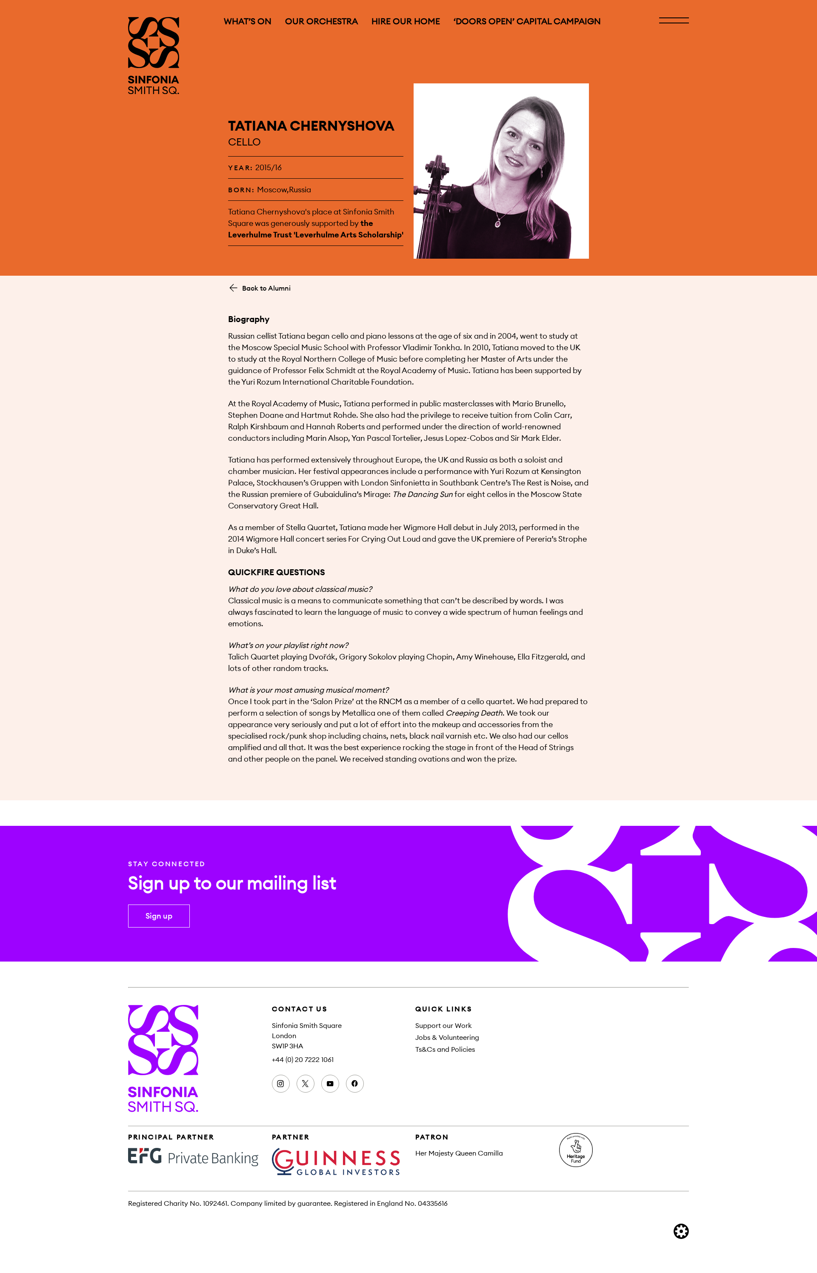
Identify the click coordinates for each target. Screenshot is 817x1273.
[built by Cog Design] (681, 1231)
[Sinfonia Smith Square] (153, 55)
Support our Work (443, 1025)
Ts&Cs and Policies (445, 1049)
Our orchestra (321, 21)
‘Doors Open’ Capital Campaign (527, 21)
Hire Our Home (405, 21)
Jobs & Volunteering (447, 1037)
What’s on (247, 21)
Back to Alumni (266, 288)
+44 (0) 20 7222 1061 (303, 1059)
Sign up (159, 916)
